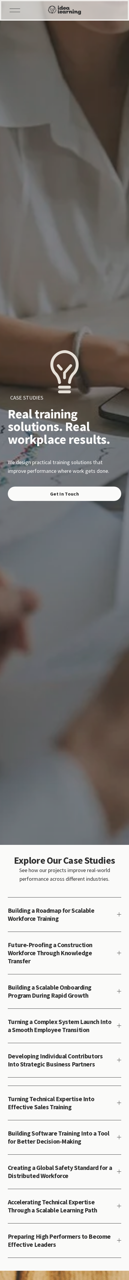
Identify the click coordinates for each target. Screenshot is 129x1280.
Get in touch (64, 494)
